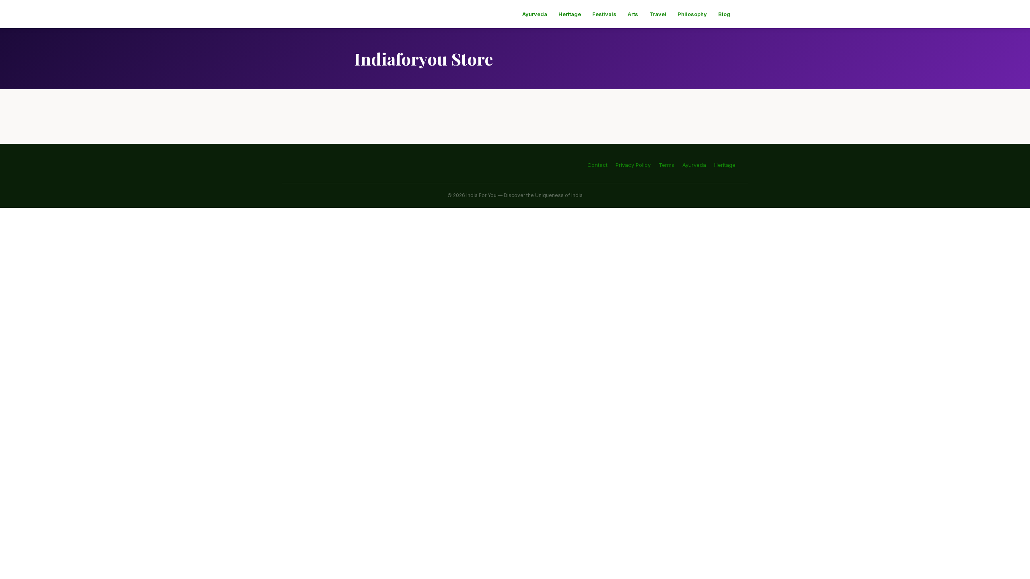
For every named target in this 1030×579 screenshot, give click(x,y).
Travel (657, 14)
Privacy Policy (633, 165)
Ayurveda (534, 14)
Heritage (569, 14)
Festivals (604, 14)
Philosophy (692, 14)
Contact (597, 165)
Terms (666, 165)
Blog (724, 14)
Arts (633, 14)
